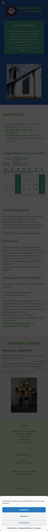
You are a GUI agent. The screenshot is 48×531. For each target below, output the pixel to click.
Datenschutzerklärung (26, 528)
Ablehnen (24, 516)
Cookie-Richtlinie (12, 528)
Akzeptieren (24, 510)
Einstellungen (24, 523)
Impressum (37, 528)
